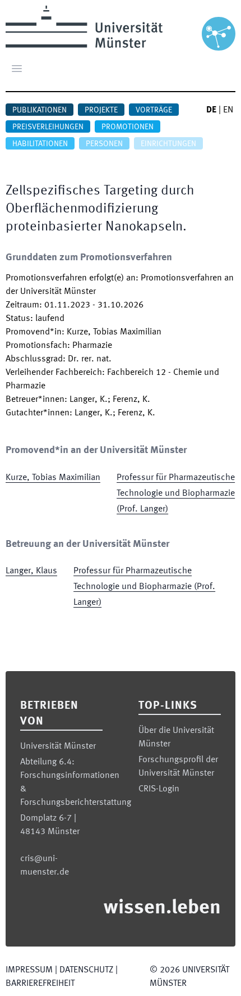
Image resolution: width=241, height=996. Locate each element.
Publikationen (39, 110)
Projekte (101, 110)
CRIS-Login (158, 789)
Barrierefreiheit (40, 983)
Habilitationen (40, 144)
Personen (104, 144)
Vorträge (154, 110)
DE (211, 110)
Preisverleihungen (48, 127)
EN (228, 110)
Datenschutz (86, 970)
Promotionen (127, 127)
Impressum (29, 970)
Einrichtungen (168, 144)
